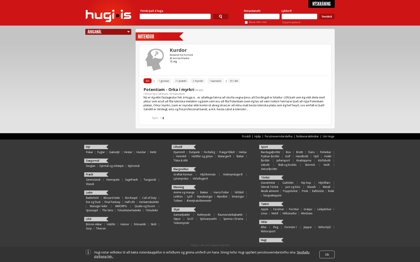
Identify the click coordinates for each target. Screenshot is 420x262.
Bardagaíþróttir (270, 152)
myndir (198, 80)
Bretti (299, 152)
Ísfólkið (239, 192)
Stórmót (310, 165)
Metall (148, 93)
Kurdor (178, 50)
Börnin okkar (94, 224)
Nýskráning (321, 4)
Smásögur (238, 196)
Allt (147, 80)
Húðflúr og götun (202, 156)
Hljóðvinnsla (207, 174)
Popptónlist (290, 191)
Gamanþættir (181, 215)
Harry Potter (221, 192)
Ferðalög (209, 152)
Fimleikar (325, 152)
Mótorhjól (324, 227)
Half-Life (130, 202)
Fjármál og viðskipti (112, 166)
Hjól (316, 156)
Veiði (327, 165)
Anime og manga (183, 192)
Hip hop (306, 183)
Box (288, 152)
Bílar (264, 227)
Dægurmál (92, 160)
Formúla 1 (291, 227)
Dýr (88, 147)
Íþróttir (265, 160)
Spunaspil (92, 210)
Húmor (125, 224)
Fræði (89, 174)
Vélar (264, 222)
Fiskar (89, 152)
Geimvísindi (93, 180)
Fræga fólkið (227, 152)
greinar (164, 80)
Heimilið (181, 156)
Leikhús (178, 196)
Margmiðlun (181, 169)
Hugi (264, 240)
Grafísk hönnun (182, 174)
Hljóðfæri (324, 183)
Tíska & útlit (180, 160)
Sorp (89, 228)
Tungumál (150, 180)
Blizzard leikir (111, 198)
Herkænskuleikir (149, 202)
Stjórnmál (134, 166)
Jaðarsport (283, 160)
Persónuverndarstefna (278, 136)
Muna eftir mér (258, 22)
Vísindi (90, 184)
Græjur (308, 209)
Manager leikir (98, 206)
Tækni (265, 204)
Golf (287, 156)
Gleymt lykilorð (291, 22)
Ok (327, 254)
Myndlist (222, 196)
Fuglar (101, 152)
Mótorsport (268, 231)
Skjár (176, 209)
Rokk (331, 191)
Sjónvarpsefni (208, 219)
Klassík (311, 187)
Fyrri (155, 118)
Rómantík (140, 224)
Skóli (153, 224)
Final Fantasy (112, 202)
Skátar (240, 156)
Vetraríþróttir (269, 169)
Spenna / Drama (233, 219)
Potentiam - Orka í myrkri (169, 89)
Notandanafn (252, 11)
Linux (264, 213)
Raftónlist (318, 191)
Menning (178, 187)
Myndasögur (205, 196)
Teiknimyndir (181, 223)
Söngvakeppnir (272, 195)
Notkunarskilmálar (307, 136)
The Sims (107, 210)
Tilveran (101, 228)
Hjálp (257, 136)
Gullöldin (288, 183)
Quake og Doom (145, 206)
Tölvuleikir (151, 210)
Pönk (305, 191)
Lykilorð (287, 11)
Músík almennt (270, 191)
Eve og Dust (93, 202)
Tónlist (265, 177)
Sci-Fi (190, 219)
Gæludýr (114, 152)
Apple (264, 209)
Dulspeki (194, 152)
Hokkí (327, 156)
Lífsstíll (177, 147)
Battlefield (92, 198)
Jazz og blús (292, 187)
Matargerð (224, 156)
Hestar (128, 152)
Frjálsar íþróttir (270, 156)
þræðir (181, 80)
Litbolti (265, 165)
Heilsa (243, 152)
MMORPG (121, 206)
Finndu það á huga (151, 11)
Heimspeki (112, 180)
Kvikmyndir (204, 215)
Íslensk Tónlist (269, 187)
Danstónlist (268, 183)
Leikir (89, 192)
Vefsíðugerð (200, 178)
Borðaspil (131, 198)
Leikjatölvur (324, 209)
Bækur (204, 192)
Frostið (246, 136)
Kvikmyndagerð (233, 174)
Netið (274, 213)
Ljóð (189, 196)
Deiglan (90, 166)
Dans (311, 152)
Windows (306, 213)
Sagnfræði (131, 180)
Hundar (141, 152)
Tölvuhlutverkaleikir (129, 210)
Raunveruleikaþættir (230, 215)
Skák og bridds (287, 165)
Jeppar (308, 227)
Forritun (294, 209)
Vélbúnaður (289, 213)
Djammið (179, 152)
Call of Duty (149, 198)
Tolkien (177, 201)
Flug (275, 227)
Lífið (88, 219)
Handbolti (302, 156)
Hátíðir (111, 224)
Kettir (153, 152)
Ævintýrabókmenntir (199, 201)
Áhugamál (95, 32)
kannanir (215, 80)
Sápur (177, 219)
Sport (264, 147)
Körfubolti (324, 160)
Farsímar (278, 209)
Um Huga (328, 136)
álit (234, 80)
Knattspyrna (303, 160)
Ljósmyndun (181, 178)
